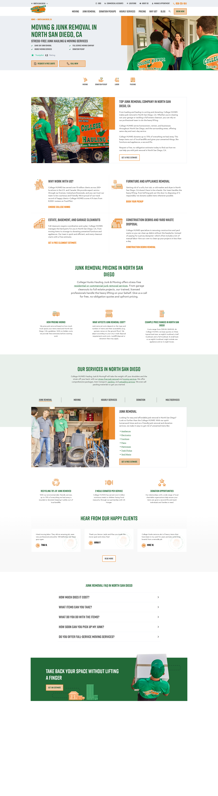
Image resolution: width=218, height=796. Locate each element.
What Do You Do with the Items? (79, 616)
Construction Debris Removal (141, 247)
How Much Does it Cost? (74, 597)
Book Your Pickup (134, 201)
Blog (163, 11)
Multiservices (173, 400)
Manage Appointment (162, 3)
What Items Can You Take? (75, 607)
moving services (129, 379)
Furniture (125, 439)
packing (111, 382)
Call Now (74, 63)
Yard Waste (126, 454)
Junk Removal (89, 11)
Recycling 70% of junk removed (56, 491)
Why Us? (153, 11)
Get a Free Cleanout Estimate (62, 242)
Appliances (126, 431)
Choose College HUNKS (59, 206)
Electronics (126, 435)
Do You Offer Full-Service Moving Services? (86, 636)
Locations (132, 3)
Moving (75, 11)
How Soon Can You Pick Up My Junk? (81, 626)
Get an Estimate (54, 687)
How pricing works (56, 322)
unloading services (127, 382)
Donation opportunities (162, 491)
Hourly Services (127, 11)
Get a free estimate (129, 157)
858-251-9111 (181, 3)
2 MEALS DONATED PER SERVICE (109, 491)
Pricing (142, 11)
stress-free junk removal (108, 379)
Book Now (180, 11)
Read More (109, 558)
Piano (123, 443)
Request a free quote (46, 63)
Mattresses (126, 446)
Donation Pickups (107, 11)
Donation (140, 400)
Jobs (99, 3)
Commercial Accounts (115, 3)
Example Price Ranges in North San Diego (162, 323)
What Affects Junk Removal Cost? (109, 322)
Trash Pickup (126, 450)
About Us (145, 3)
